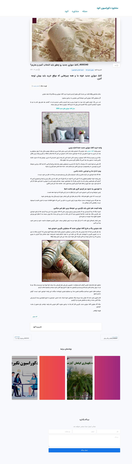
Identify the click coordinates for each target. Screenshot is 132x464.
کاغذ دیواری (90, 151)
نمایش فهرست (36, 86)
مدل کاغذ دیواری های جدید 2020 (65, 108)
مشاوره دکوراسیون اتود (107, 8)
